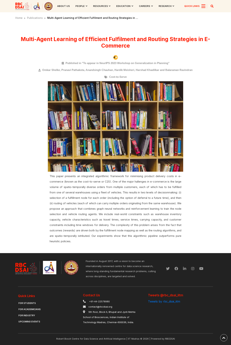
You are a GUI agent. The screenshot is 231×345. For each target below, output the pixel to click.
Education (123, 6)
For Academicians (29, 309)
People (80, 6)
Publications (35, 17)
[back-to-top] (223, 337)
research (165, 6)
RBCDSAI (170, 338)
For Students (27, 303)
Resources (100, 6)
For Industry (26, 315)
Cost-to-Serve (118, 76)
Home (19, 17)
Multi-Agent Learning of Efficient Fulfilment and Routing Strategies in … (92, 17)
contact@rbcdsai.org (100, 306)
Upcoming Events (29, 321)
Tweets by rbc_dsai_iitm (164, 301)
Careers (144, 6)
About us (63, 6)
